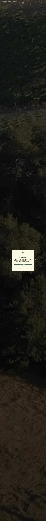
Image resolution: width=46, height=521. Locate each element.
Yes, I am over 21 (23, 264)
